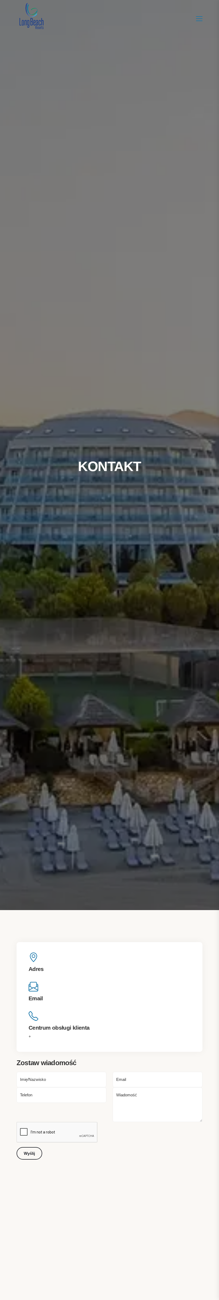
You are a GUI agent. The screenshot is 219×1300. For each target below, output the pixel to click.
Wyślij (29, 1153)
